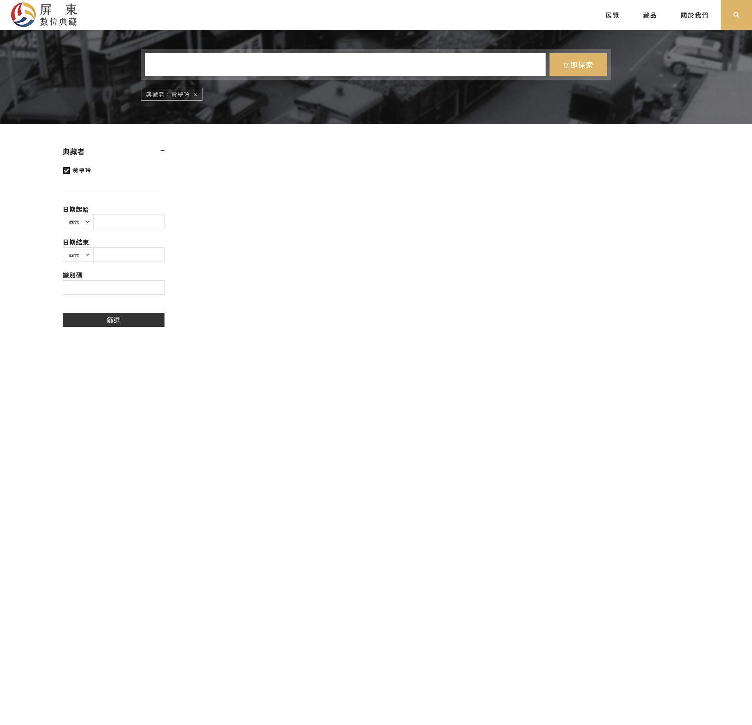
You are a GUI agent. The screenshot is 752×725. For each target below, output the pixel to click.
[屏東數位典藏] (50, 13)
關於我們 (695, 15)
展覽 (613, 15)
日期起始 (76, 209)
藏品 (650, 15)
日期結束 (76, 242)
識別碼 (73, 275)
